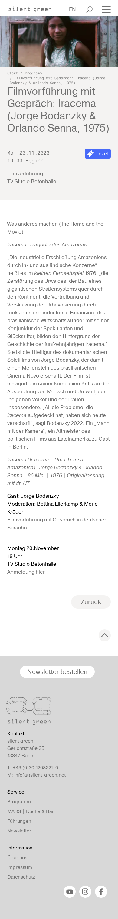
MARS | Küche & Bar (30, 811)
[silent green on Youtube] (70, 892)
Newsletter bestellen (57, 671)
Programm (33, 72)
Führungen (19, 821)
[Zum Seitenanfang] (105, 635)
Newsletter (19, 831)
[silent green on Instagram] (85, 892)
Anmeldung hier (26, 572)
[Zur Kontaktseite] (57, 712)
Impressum (19, 867)
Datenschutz (21, 877)
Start (12, 72)
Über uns (17, 857)
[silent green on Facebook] (101, 892)
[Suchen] (89, 9)
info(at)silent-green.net (40, 775)
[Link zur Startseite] (33, 7)
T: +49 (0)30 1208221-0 (32, 767)
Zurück (91, 602)
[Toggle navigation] (104, 8)
